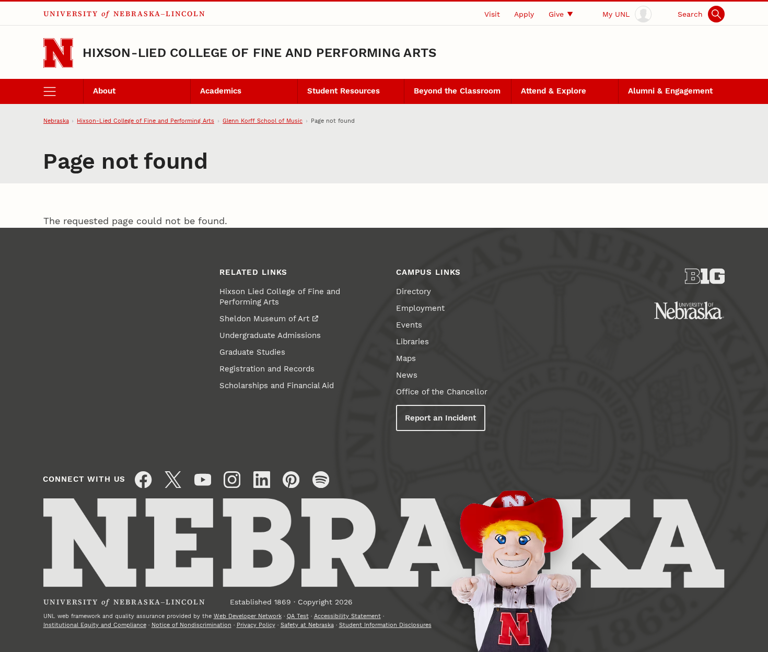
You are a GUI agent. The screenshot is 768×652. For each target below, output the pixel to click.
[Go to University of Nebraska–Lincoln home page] (58, 53)
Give (556, 14)
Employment (420, 308)
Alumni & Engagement (670, 91)
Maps (406, 358)
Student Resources (343, 91)
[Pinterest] (291, 479)
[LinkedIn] (261, 479)
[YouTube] (202, 479)
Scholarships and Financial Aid (276, 385)
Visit (492, 14)
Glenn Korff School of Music (262, 120)
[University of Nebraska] (689, 310)
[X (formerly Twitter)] (173, 479)
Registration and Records (267, 369)
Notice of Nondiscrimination (191, 624)
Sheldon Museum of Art (264, 318)
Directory (413, 291)
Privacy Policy (256, 624)
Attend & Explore (553, 91)
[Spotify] (320, 479)
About (104, 91)
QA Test (298, 616)
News (406, 375)
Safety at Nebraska (307, 624)
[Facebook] (143, 479)
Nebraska (56, 120)
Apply (524, 14)
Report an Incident (440, 418)
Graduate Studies (252, 352)
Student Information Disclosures (385, 624)
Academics (220, 91)
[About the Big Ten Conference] (705, 276)
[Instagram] (232, 479)
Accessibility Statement (347, 616)
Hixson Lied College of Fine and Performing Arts (279, 297)
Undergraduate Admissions (270, 335)
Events (409, 325)
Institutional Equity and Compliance (94, 624)
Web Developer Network (248, 616)
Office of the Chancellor (441, 392)
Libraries (412, 341)
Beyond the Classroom (457, 91)
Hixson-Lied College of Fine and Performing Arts (259, 52)
